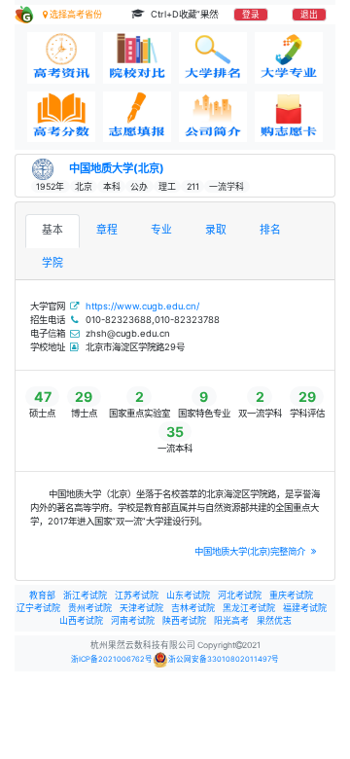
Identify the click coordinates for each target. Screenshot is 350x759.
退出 (309, 14)
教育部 (42, 595)
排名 (270, 230)
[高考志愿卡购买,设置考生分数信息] (289, 117)
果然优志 (274, 620)
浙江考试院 (85, 595)
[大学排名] (213, 58)
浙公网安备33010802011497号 (223, 659)
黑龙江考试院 (249, 607)
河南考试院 (133, 620)
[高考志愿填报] (137, 117)
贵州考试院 (90, 607)
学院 (52, 263)
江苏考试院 (136, 595)
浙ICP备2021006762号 (112, 659)
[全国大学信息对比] (137, 58)
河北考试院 (240, 595)
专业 (161, 230)
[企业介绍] (213, 117)
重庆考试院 (291, 595)
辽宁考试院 (38, 607)
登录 (251, 14)
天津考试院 (141, 607)
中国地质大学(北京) (116, 168)
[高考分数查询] (61, 117)
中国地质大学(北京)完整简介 (251, 551)
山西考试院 (81, 620)
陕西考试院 (184, 620)
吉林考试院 (193, 607)
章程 (107, 230)
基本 (52, 230)
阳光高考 (231, 620)
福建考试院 (305, 607)
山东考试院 (188, 595)
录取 (216, 230)
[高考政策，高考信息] (61, 58)
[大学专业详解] (289, 58)
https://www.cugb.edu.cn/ (142, 306)
